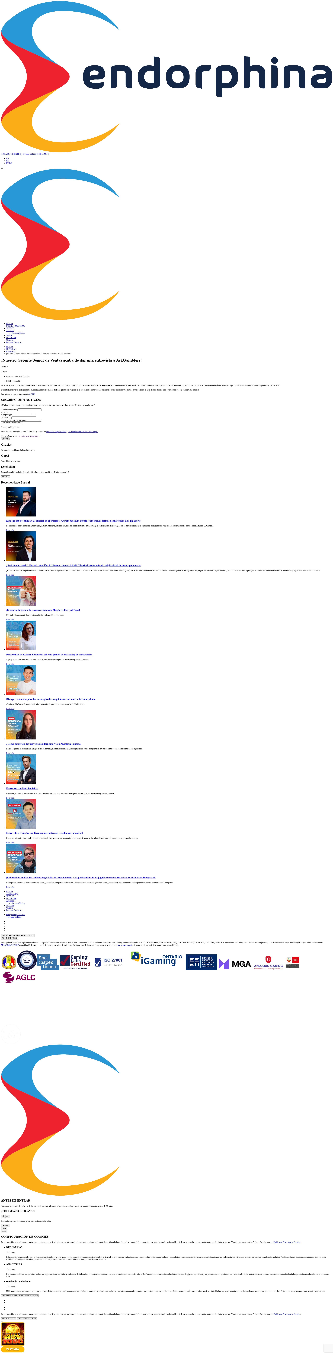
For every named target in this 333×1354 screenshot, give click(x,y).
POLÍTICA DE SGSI (9, 938)
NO (7, 1216)
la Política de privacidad (56, 432)
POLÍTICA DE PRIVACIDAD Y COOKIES (17, 935)
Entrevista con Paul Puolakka (22, 788)
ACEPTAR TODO (8, 1319)
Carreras (9, 340)
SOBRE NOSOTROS (15, 326)
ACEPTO (5, 477)
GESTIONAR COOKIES (27, 1319)
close (4, 1228)
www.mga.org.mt (124, 945)
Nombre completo (9, 410)
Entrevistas (10, 351)
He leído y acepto (22, 436)
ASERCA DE (12, 894)
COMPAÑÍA (6, 415)
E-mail (4, 412)
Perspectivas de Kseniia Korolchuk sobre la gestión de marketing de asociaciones (49, 654)
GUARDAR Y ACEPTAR (28, 1296)
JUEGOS (10, 328)
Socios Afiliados (18, 333)
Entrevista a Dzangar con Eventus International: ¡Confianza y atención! (44, 833)
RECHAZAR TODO (9, 1296)
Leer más (10, 530)
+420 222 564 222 (28, 154)
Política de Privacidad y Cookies (287, 1242)
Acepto (12, 1252)
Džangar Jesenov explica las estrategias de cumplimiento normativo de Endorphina (50, 699)
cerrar (4, 1231)
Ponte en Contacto (13, 342)
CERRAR (5, 1226)
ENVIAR (5, 439)
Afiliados (10, 330)
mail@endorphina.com (15, 914)
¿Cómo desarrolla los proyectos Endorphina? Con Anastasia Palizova (43, 743)
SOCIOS (10, 905)
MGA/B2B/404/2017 (10, 945)
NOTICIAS (11, 337)
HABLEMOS (43, 154)
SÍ (3, 1216)
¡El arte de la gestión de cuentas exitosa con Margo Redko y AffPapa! (43, 610)
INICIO (9, 323)
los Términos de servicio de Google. (83, 432)
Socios (9, 335)
